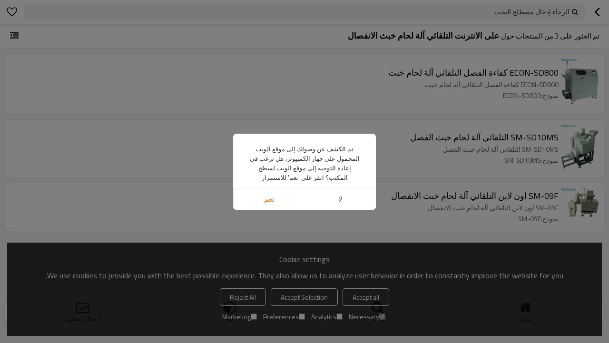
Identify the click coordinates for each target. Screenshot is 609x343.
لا (340, 199)
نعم (269, 199)
